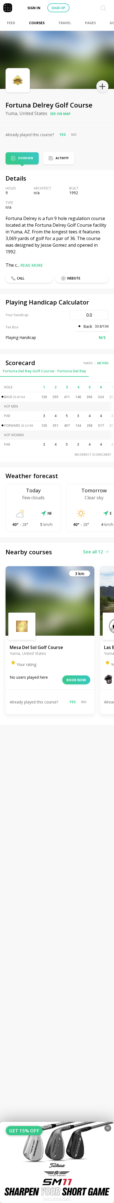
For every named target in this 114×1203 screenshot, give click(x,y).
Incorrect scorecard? (92, 454)
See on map (60, 113)
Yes (62, 134)
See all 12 (93, 552)
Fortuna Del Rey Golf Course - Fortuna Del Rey (44, 370)
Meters (102, 363)
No (74, 134)
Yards (88, 363)
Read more (31, 265)
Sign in (33, 8)
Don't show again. (57, 1198)
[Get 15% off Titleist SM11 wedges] (57, 1162)
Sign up (58, 8)
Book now (76, 680)
